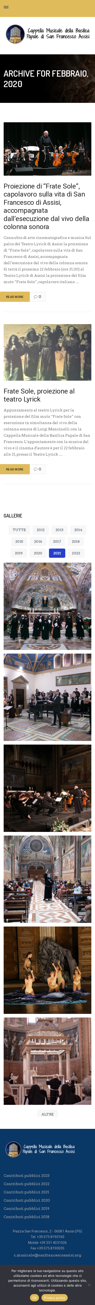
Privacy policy (54, 1298)
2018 (76, 541)
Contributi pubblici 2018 (26, 1217)
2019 (19, 553)
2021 (57, 553)
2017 (57, 541)
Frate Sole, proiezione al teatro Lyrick (39, 395)
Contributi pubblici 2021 (26, 1192)
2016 (38, 541)
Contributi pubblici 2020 (27, 1200)
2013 (59, 530)
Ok (34, 1298)
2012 (41, 530)
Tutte (19, 530)
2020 (38, 553)
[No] (88, 1284)
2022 (76, 553)
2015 (19, 541)
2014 (78, 530)
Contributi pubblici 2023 (26, 1176)
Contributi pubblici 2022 (26, 1184)
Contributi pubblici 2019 (26, 1209)
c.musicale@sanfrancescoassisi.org (47, 1255)
